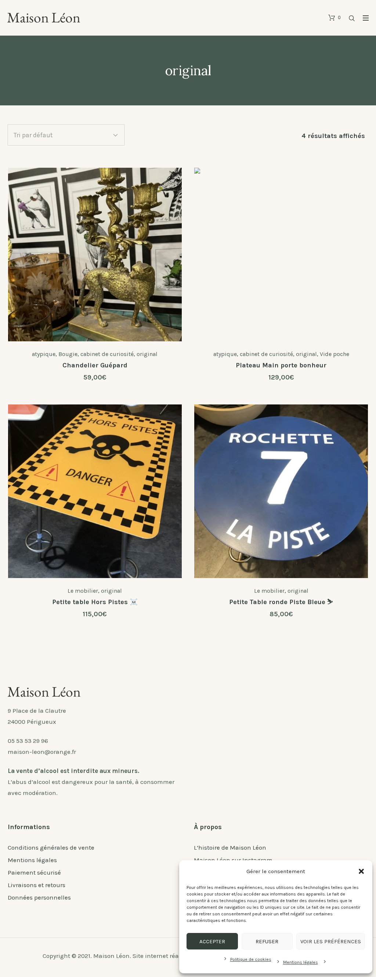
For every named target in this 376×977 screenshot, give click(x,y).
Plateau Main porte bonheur (281, 365)
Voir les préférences (330, 941)
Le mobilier (83, 590)
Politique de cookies (250, 959)
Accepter (212, 941)
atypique (43, 354)
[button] (361, 871)
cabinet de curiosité (107, 354)
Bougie (67, 354)
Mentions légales (300, 962)
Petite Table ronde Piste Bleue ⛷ (281, 602)
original (147, 354)
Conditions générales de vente (51, 847)
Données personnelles (39, 897)
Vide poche (334, 354)
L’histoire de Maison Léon (230, 847)
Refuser (267, 941)
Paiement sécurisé (34, 872)
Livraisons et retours (36, 885)
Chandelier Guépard (94, 365)
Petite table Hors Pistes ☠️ (95, 602)
